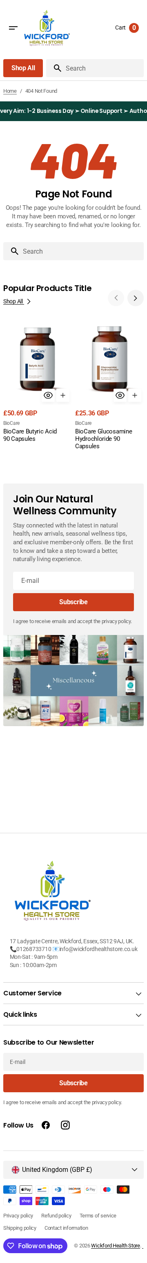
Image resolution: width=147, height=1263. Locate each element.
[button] (13, 28)
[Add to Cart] (62, 395)
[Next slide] (135, 298)
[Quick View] (48, 395)
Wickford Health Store (115, 1245)
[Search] (54, 68)
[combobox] (82, 251)
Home (10, 91)
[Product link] (37, 387)
